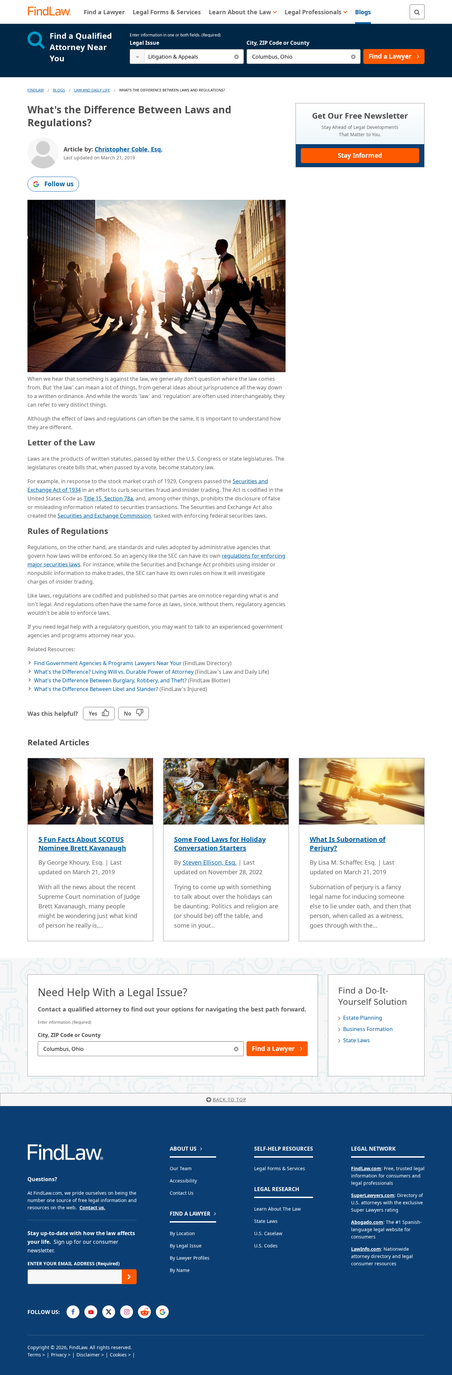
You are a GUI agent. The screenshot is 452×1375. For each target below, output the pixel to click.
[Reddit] (144, 1311)
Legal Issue (144, 42)
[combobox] (187, 56)
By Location (182, 1233)
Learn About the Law (277, 1209)
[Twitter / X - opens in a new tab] (108, 1311)
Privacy (59, 1354)
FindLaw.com (366, 1168)
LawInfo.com (366, 1249)
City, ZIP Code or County (278, 42)
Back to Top (229, 1099)
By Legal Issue (186, 1245)
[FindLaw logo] (52, 12)
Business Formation (368, 1029)
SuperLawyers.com (372, 1195)
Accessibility (183, 1180)
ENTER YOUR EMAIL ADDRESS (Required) (73, 1263)
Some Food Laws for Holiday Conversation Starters (220, 843)
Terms (34, 1354)
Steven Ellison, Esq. (210, 862)
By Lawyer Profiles (189, 1258)
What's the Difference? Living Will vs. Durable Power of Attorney (114, 671)
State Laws (356, 1040)
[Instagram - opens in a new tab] (126, 1311)
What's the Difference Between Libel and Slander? (96, 689)
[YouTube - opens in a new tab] (90, 1311)
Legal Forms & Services (279, 1168)
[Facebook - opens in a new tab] (73, 1311)
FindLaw (35, 89)
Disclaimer (88, 1354)
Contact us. (92, 1207)
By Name (180, 1270)
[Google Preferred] (162, 1311)
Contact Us (182, 1193)
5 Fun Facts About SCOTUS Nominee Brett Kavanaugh (82, 843)
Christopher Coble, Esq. (128, 149)
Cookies (118, 1354)
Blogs (59, 89)
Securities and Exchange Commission (104, 515)
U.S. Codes (266, 1245)
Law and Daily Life (92, 89)
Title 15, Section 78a (108, 498)
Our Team (181, 1168)
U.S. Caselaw (268, 1233)
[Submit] (129, 1276)
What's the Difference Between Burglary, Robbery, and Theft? (110, 680)
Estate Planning (362, 1017)
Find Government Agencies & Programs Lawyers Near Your (108, 663)
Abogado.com (367, 1222)
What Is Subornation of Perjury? (347, 843)
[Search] (417, 11)
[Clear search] (236, 56)
